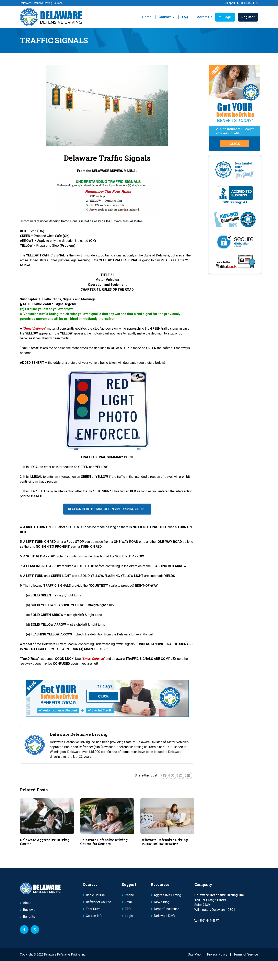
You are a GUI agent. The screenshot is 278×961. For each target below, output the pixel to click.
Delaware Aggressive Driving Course (44, 842)
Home (146, 17)
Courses (165, 17)
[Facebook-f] (24, 929)
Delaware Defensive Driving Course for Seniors (104, 842)
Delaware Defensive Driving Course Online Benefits (164, 842)
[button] (165, 775)
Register (248, 17)
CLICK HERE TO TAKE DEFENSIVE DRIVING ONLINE (108, 509)
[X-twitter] (35, 929)
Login (227, 17)
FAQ (185, 17)
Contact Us (204, 17)
